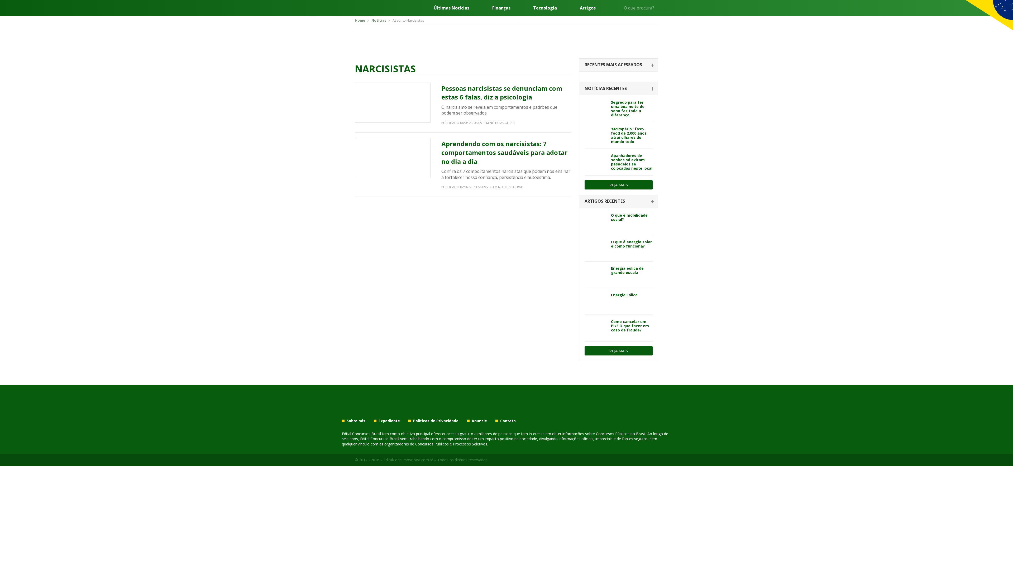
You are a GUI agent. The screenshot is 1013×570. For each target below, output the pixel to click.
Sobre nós (356, 421)
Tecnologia (545, 8)
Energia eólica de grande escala (627, 270)
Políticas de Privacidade (435, 421)
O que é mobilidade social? (629, 217)
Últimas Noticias (451, 8)
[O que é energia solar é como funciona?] (596, 248)
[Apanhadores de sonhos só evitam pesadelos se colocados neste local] (596, 162)
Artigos (588, 8)
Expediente (389, 421)
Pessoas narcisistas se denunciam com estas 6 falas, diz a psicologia (501, 93)
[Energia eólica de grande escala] (596, 274)
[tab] (618, 65)
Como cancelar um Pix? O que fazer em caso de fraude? (630, 325)
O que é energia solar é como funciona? (631, 244)
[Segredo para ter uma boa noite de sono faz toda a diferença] (596, 108)
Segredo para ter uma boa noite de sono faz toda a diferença (627, 108)
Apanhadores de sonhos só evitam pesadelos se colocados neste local (631, 162)
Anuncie (479, 421)
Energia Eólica (624, 294)
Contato (508, 421)
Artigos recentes (605, 201)
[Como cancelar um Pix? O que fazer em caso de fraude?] (596, 328)
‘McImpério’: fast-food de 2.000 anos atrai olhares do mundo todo (629, 135)
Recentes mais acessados (613, 65)
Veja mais (618, 184)
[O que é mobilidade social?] (596, 221)
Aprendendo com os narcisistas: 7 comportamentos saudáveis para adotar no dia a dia (504, 152)
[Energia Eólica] (596, 301)
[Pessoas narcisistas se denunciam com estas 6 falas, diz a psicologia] (393, 103)
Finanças (501, 8)
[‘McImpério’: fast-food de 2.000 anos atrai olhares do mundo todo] (596, 135)
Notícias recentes (606, 88)
